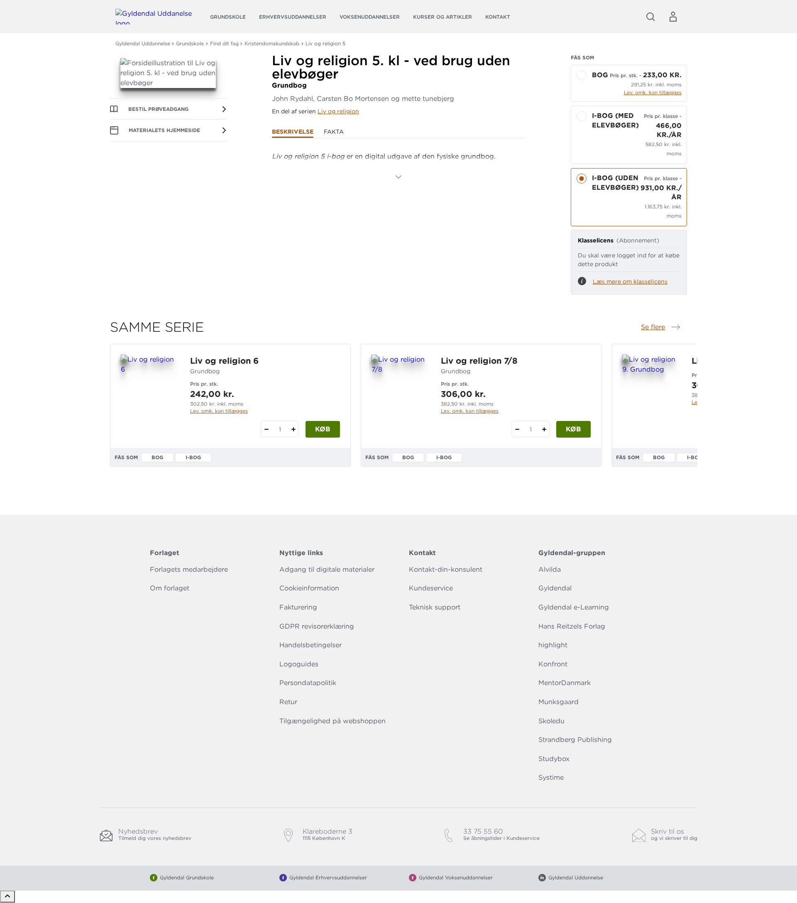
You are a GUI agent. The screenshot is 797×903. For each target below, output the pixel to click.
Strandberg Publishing (575, 740)
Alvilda (549, 569)
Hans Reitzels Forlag (571, 626)
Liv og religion (338, 111)
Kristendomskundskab (271, 43)
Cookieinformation (309, 588)
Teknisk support (434, 607)
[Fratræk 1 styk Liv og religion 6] (266, 429)
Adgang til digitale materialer (326, 569)
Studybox (554, 759)
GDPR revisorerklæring (316, 626)
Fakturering (298, 607)
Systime (551, 777)
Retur (288, 702)
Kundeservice (431, 588)
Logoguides (298, 664)
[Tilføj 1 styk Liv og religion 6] (293, 429)
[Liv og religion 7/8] (400, 394)
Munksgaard (558, 702)
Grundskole (228, 17)
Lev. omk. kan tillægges (653, 92)
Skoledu (551, 721)
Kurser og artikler (442, 17)
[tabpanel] (398, 167)
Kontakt (497, 17)
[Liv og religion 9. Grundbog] (650, 394)
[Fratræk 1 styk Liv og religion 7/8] (517, 429)
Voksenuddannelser (370, 17)
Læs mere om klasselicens (630, 281)
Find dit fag (224, 43)
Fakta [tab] (334, 131)
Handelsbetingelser (310, 645)
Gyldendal (555, 588)
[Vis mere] (398, 177)
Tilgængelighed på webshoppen (332, 721)
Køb (322, 429)
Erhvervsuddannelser (292, 17)
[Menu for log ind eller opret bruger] (673, 16)
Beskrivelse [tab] (292, 131)
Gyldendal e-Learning (573, 607)
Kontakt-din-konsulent (445, 569)
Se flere (661, 327)
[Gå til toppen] (7, 897)
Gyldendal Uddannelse (142, 43)
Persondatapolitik (307, 683)
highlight (552, 645)
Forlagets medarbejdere (189, 569)
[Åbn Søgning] (650, 16)
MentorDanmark (564, 683)
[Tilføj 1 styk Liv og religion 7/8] (544, 429)
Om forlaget (169, 588)
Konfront (552, 664)
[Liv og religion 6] (149, 394)
